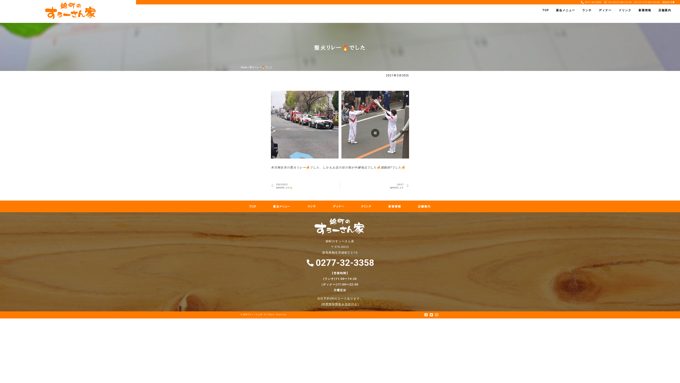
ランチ (587, 10)
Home (244, 67)
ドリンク (625, 10)
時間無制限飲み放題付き (340, 304)
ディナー (605, 10)
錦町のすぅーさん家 (252, 314)
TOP (545, 10)
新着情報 (645, 10)
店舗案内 (664, 10)
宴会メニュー (565, 10)
